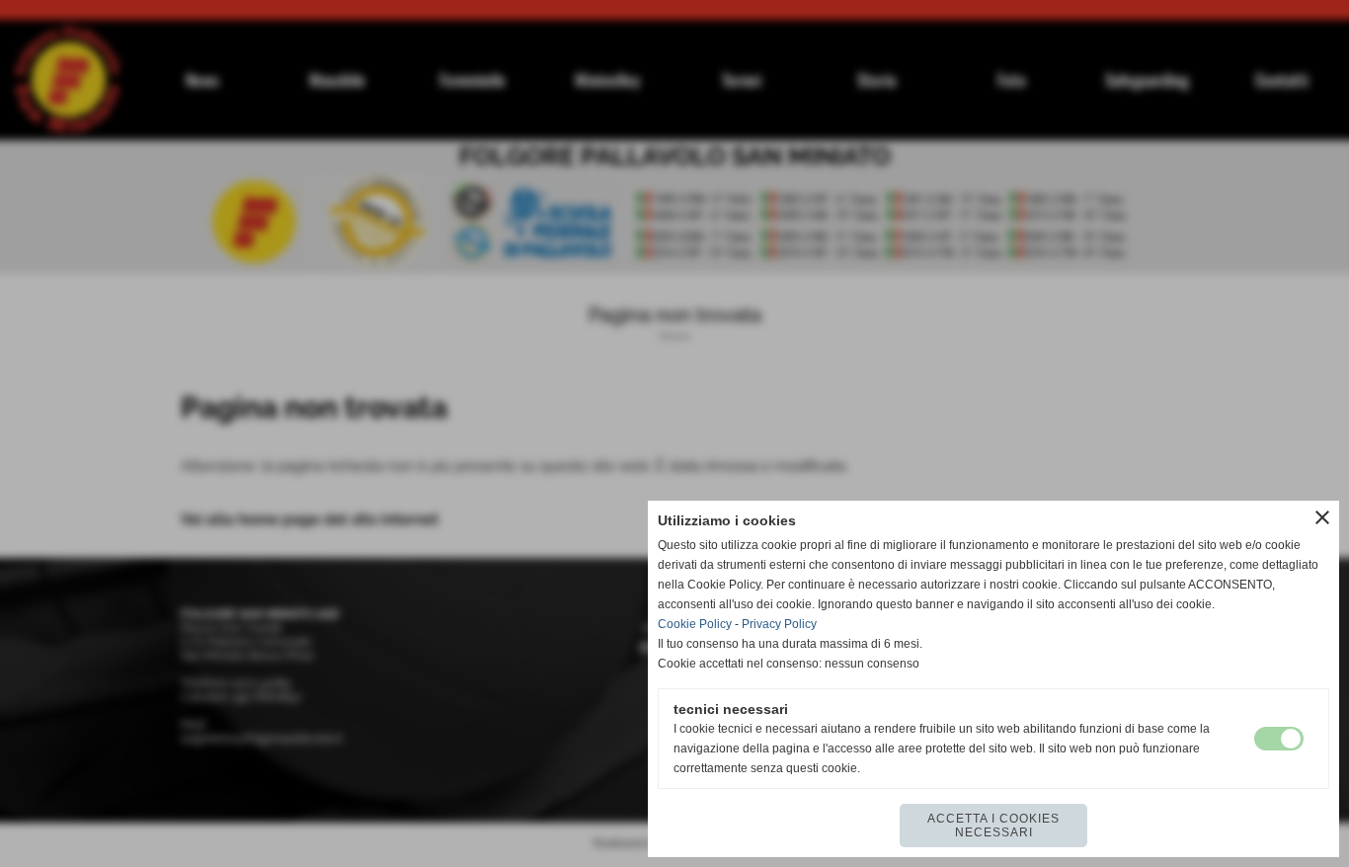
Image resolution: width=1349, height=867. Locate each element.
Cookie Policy (695, 624)
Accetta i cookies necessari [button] (993, 825)
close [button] (1322, 517)
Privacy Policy (779, 624)
